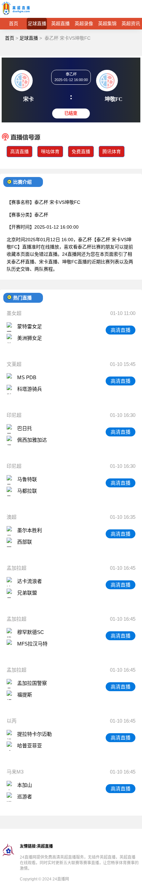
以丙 (12, 721)
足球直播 (37, 23)
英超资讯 (131, 23)
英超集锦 (107, 23)
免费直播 (81, 151)
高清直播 (19, 151)
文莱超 (14, 364)
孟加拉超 (16, 568)
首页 (13, 23)
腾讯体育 (111, 151)
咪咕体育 (50, 151)
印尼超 (14, 415)
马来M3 (15, 772)
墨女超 (14, 313)
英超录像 (84, 23)
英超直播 (60, 23)
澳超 (12, 517)
